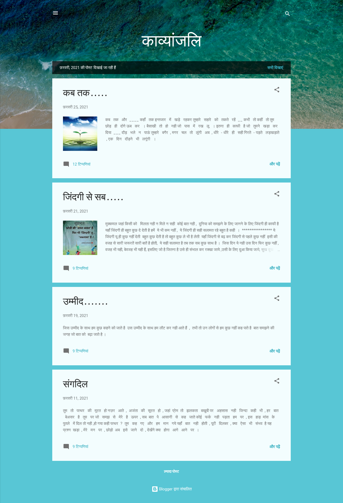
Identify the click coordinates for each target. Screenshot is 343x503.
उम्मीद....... (85, 301)
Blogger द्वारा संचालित (175, 489)
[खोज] (287, 14)
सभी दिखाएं (275, 67)
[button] (277, 90)
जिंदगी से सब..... (93, 197)
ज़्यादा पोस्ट (171, 471)
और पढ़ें (275, 164)
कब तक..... (85, 93)
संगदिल (75, 384)
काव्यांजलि (172, 41)
